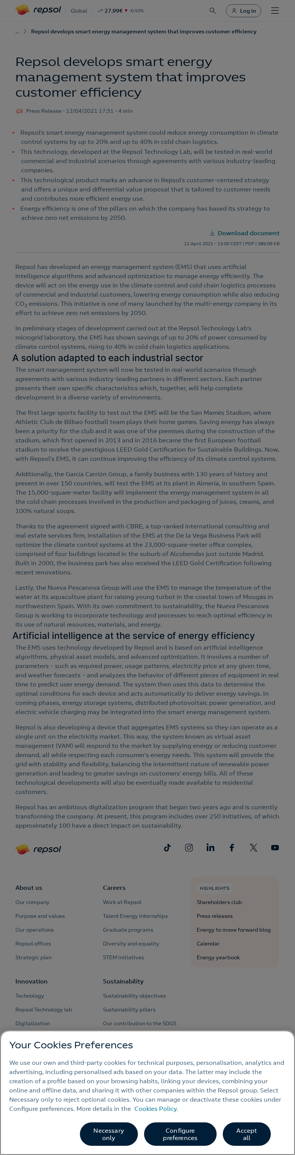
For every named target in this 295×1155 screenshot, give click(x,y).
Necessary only (108, 1134)
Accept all (246, 1134)
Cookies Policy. (156, 1108)
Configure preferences (180, 1134)
